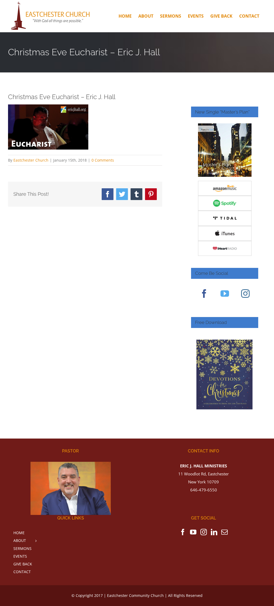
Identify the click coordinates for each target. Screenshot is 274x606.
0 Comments (103, 160)
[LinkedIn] (214, 532)
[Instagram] (245, 293)
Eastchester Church (30, 160)
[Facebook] (204, 293)
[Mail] (224, 532)
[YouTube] (225, 293)
